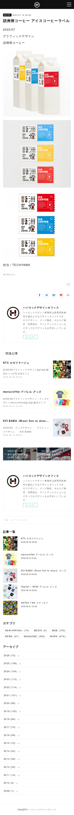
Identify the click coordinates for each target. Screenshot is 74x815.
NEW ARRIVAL (17, 630)
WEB (58, 630)
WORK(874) (9, 274)
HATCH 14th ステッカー (34, 602)
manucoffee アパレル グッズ (22, 391)
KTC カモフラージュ (16, 362)
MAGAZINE (34, 636)
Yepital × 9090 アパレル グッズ (39, 586)
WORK (7, 15)
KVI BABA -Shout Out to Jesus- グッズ (30, 421)
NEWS (12, 636)
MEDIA (40, 630)
